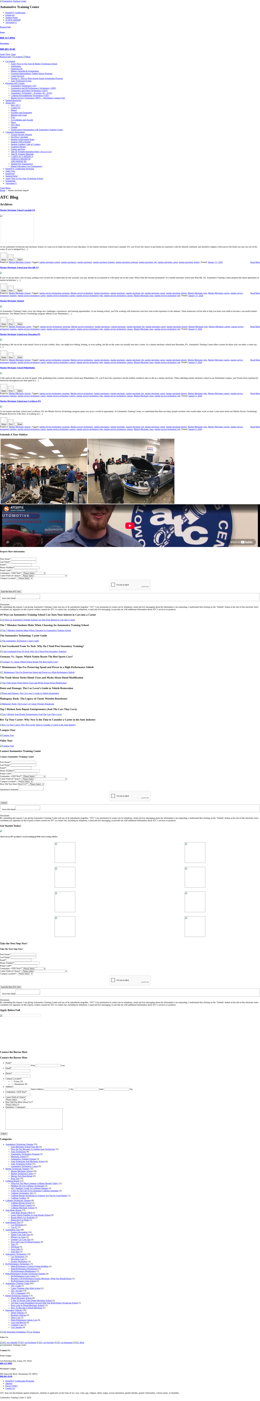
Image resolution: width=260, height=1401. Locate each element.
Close (13, 54)
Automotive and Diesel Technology (29, 90)
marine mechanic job (148, 262)
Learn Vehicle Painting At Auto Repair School (30, 1215)
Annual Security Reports (21, 134)
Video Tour (10, 171)
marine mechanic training (104, 262)
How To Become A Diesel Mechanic (26, 1308)
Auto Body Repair (13, 1210)
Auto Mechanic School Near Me (25, 1147)
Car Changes (16, 1327)
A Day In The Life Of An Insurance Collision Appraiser (35, 1191)
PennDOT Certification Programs (19, 169)
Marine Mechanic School (19, 262)
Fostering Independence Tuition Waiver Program (31, 73)
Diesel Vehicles (17, 1313)
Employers (10, 15)
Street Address (37, 1089)
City (71, 1089)
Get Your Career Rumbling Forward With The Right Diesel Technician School (44, 1303)
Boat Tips (15, 1178)
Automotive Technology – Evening (31, 93)
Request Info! (6, 57)
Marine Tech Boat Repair (21, 1176)
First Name (5, 559)
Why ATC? (16, 105)
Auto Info (15, 1252)
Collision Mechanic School (22, 1208)
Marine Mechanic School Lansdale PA (17, 210)
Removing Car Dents (20, 1220)
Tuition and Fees (18, 149)
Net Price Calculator (19, 137)
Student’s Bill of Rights (21, 142)
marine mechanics (68, 262)
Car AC (14, 1227)
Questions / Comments (15, 1107)
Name (8, 1063)
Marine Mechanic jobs (197, 293)
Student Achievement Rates (22, 139)
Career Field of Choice (10, 575)
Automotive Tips (12, 1230)
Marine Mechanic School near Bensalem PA (20, 334)
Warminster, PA (21, 1084)
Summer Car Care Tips (20, 1239)
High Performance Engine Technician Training (25, 1273)
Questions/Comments (9, 789)
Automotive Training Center (17, 1283)
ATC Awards (16, 1291)
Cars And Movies (18, 1322)
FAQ (13, 117)
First (33, 1065)
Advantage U (11, 22)
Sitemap (8, 1383)
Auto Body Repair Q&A (21, 1212)
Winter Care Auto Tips (20, 1234)
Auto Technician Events (21, 81)
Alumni (14, 127)
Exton (2, 32)
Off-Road (15, 1247)
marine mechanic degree (189, 262)
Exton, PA (18, 1081)
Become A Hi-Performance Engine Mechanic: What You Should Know (41, 1278)
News (13, 122)
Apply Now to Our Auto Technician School (24, 178)
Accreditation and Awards (22, 120)
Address (9, 1086)
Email (3, 565)
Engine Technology (19, 1261)
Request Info (5, 27)
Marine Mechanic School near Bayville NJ (19, 267)
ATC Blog (15, 125)
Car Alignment (17, 1225)
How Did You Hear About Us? (14, 784)
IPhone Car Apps (18, 1237)
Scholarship (10, 181)
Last (63, 1065)
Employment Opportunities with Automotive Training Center (37, 130)
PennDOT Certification (15, 13)
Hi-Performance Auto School (23, 1281)
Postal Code (5, 570)
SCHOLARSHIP (13, 20)
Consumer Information (15, 132)
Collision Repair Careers (21, 1205)
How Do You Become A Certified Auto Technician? (33, 1149)
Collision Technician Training (18, 1200)
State (101, 1089)
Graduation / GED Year (10, 573)
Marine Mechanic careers (219, 293)
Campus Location (8, 578)
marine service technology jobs (90, 295)
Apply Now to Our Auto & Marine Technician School (34, 64)
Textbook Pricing (18, 147)
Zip (131, 1089)
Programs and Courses (15, 83)
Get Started (10, 61)
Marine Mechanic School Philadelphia (17, 368)
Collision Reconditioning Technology (30, 95)
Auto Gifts (15, 1249)
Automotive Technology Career (24, 1166)
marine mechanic (84, 262)
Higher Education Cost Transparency (27, 166)
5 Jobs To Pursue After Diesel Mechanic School (31, 1300)
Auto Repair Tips (12, 1222)
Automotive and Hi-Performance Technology (33, 88)
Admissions (16, 66)
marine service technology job (167, 295)
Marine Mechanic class (143, 295)
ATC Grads (16, 1286)
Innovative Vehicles (13, 1310)
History (14, 110)
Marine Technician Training (17, 1169)
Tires (13, 1244)
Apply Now (5, 54)
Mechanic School (18, 1156)
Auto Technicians (18, 1151)
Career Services (17, 76)
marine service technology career (32, 295)
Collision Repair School (21, 1203)
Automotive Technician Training (19, 1144)
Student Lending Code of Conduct (25, 144)
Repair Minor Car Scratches (23, 1217)
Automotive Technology (23, 86)
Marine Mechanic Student (12, 301)
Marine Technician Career (20, 326)
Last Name (5, 562)
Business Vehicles (18, 1315)
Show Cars (15, 1317)
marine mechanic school (49, 262)
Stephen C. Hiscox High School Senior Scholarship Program (37, 78)
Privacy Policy (11, 1386)
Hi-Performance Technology (17, 1264)
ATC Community (18, 1293)
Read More (255, 262)
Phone (8, 1073)
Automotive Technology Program (25, 1154)
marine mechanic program (127, 262)
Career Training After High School (25, 1288)
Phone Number (7, 567)
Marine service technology (82, 293)
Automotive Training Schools (23, 1159)
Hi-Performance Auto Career (23, 1276)
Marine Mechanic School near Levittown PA (20, 401)
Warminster (4, 43)
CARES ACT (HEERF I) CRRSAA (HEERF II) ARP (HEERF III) (22, 159)
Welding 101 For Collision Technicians (27, 1186)
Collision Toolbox (18, 1198)
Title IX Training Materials (22, 154)
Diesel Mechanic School (21, 1298)
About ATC (10, 103)
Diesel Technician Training (16, 1295)
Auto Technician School (21, 1164)
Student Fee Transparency (22, 164)
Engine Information (19, 1232)
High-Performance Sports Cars (24, 1320)
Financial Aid (16, 69)
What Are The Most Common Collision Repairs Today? (35, 1183)
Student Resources (13, 100)
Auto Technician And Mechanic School (28, 1161)
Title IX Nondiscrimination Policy (31, 151)
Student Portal (11, 17)
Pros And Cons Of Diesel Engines (25, 1242)
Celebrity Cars (17, 1325)
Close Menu (5, 188)
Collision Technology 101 (22, 1193)
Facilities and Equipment (21, 112)
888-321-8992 (7, 37)
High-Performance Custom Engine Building (29, 1266)
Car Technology (18, 1256)
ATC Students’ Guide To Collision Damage (29, 1188)
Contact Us (15, 108)
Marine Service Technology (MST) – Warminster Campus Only (38, 98)
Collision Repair (12, 1181)
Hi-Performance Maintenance (23, 1271)
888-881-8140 (7, 49)
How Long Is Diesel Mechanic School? (28, 1305)
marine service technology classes (118, 295)
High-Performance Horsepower (24, 1269)
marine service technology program (54, 293)
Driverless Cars (17, 1259)
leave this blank (8, 598)
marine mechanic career (168, 262)
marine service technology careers (61, 295)
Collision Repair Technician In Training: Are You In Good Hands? (39, 1195)
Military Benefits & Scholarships (25, 71)
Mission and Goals (19, 115)
